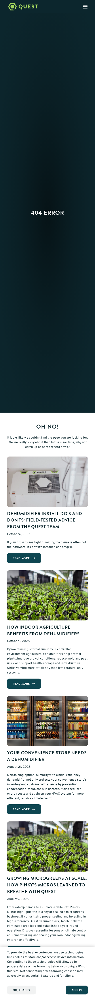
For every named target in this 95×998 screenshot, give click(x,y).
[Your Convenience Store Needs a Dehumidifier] (47, 721)
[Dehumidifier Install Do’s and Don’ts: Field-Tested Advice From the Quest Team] (47, 482)
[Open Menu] (89, 6)
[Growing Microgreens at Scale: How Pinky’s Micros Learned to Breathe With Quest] (47, 846)
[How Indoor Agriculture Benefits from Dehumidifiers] (47, 595)
